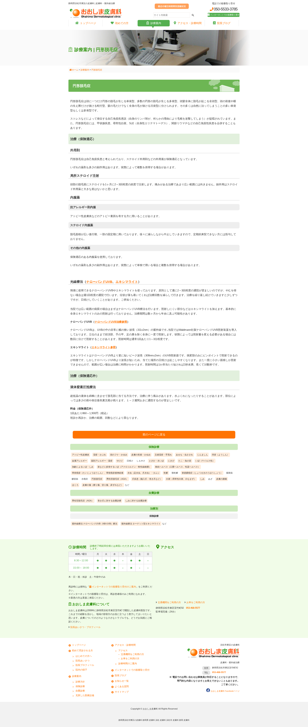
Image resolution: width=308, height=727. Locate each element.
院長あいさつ (82, 660)
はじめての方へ (84, 656)
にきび (171, 461)
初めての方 (122, 23)
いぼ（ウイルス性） (205, 461)
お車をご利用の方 (195, 602)
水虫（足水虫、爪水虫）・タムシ (143, 473)
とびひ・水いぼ (156, 461)
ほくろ (75, 485)
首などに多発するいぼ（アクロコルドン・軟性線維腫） (124, 467)
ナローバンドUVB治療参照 (111, 321)
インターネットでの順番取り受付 (225, 15)
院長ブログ (223, 23)
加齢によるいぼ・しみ (82, 467)
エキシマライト (126, 281)
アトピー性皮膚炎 (80, 454)
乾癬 (166, 473)
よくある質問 (122, 686)
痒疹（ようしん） (220, 454)
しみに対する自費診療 (136, 500)
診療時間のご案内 (127, 663)
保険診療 (80, 686)
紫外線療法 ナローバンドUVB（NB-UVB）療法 (94, 523)
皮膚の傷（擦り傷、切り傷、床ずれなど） (103, 485)
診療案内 (155, 23)
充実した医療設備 (85, 695)
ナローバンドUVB (99, 281)
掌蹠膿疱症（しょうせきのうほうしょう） (202, 473)
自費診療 (80, 690)
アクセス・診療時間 (190, 23)
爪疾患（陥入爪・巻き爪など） (147, 479)
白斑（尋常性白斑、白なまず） (181, 479)
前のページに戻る (154, 434)
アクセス (123, 650)
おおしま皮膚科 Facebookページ (225, 691)
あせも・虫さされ (184, 454)
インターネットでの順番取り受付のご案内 (113, 586)
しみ (202, 479)
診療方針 (80, 681)
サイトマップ (122, 691)
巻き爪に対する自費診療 (109, 500)
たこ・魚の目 (184, 461)
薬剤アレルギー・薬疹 (101, 461)
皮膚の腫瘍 (221, 479)
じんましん (202, 454)
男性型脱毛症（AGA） (117, 479)
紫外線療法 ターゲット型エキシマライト (140, 523)
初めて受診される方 (82, 650)
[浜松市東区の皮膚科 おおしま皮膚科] (213, 659)
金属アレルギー (79, 461)
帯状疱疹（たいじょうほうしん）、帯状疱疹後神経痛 (97, 473)
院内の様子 (81, 669)
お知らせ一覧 (122, 681)
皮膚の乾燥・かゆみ (141, 454)
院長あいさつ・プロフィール (85, 627)
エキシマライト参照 (104, 347)
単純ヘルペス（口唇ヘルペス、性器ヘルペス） (177, 467)
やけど (120, 461)
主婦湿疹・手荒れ (163, 454)
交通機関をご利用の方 (169, 602)
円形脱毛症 (97, 479)
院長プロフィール (85, 665)
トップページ (88, 23)
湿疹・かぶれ (99, 454)
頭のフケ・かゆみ (118, 454)
